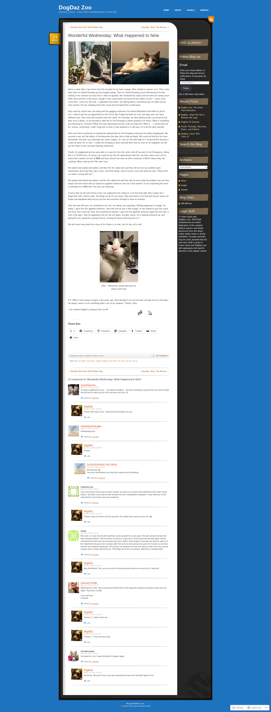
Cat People (90, 361)
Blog (75, 361)
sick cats (128, 361)
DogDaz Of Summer (190, 122)
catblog (98, 361)
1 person (95, 437)
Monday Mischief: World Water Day (85, 27)
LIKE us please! (191, 42)
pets (122, 361)
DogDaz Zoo (75, 7)
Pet (119, 361)
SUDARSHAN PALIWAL (91, 426)
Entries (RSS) (128, 706)
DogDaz (80, 356)
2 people (95, 398)
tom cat (135, 361)
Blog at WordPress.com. (135, 703)
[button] (90, 63)
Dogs (102, 356)
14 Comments (161, 356)
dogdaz (88, 406)
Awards (204, 10)
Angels (191, 10)
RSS (210, 20)
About (178, 10)
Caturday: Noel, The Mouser (155, 27)
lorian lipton (113, 361)
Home (166, 10)
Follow (186, 88)
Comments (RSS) (144, 706)
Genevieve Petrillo (89, 583)
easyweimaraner (88, 385)
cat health (81, 361)
